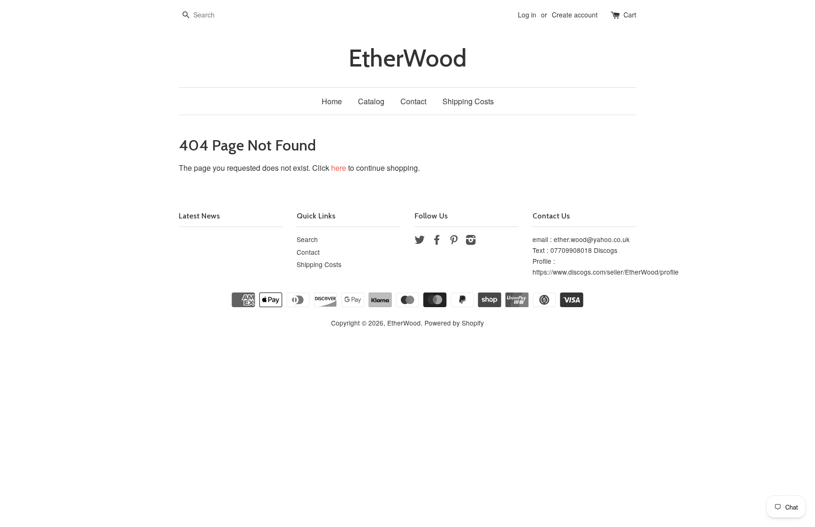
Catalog (371, 101)
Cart (630, 14)
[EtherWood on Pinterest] (454, 241)
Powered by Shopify (454, 322)
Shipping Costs (468, 101)
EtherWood (407, 58)
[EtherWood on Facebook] (437, 241)
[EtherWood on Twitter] (420, 241)
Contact (413, 101)
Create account (575, 14)
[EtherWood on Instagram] (471, 241)
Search (307, 239)
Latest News (199, 215)
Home (332, 101)
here (338, 167)
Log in (527, 14)
